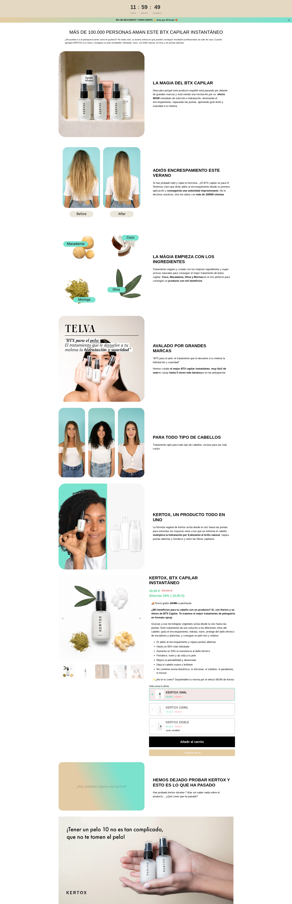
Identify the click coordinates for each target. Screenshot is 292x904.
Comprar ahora (192, 752)
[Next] (139, 618)
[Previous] (63, 618)
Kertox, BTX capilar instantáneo (173, 580)
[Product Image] (101, 618)
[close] (288, 20)
